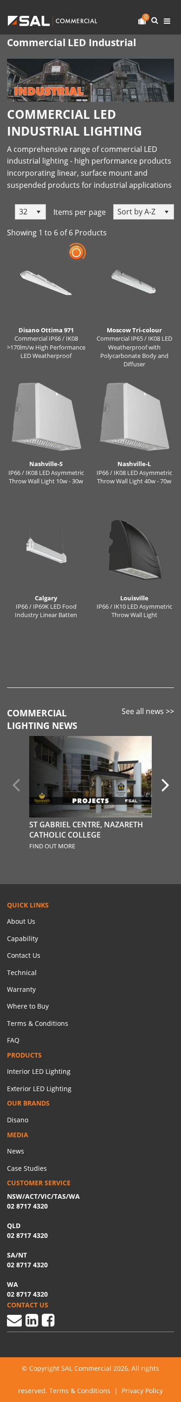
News (15, 1151)
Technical (22, 972)
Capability (22, 938)
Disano (17, 1119)
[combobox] (30, 212)
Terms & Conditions (37, 1023)
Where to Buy (28, 1006)
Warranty (21, 989)
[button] (38, 212)
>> (170, 711)
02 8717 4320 (27, 1294)
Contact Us (23, 955)
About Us (21, 921)
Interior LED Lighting (39, 1071)
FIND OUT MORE (52, 846)
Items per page (79, 212)
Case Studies (27, 1168)
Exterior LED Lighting (39, 1088)
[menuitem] (90, 921)
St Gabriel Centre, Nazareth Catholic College (86, 829)
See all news (144, 711)
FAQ (13, 1040)
